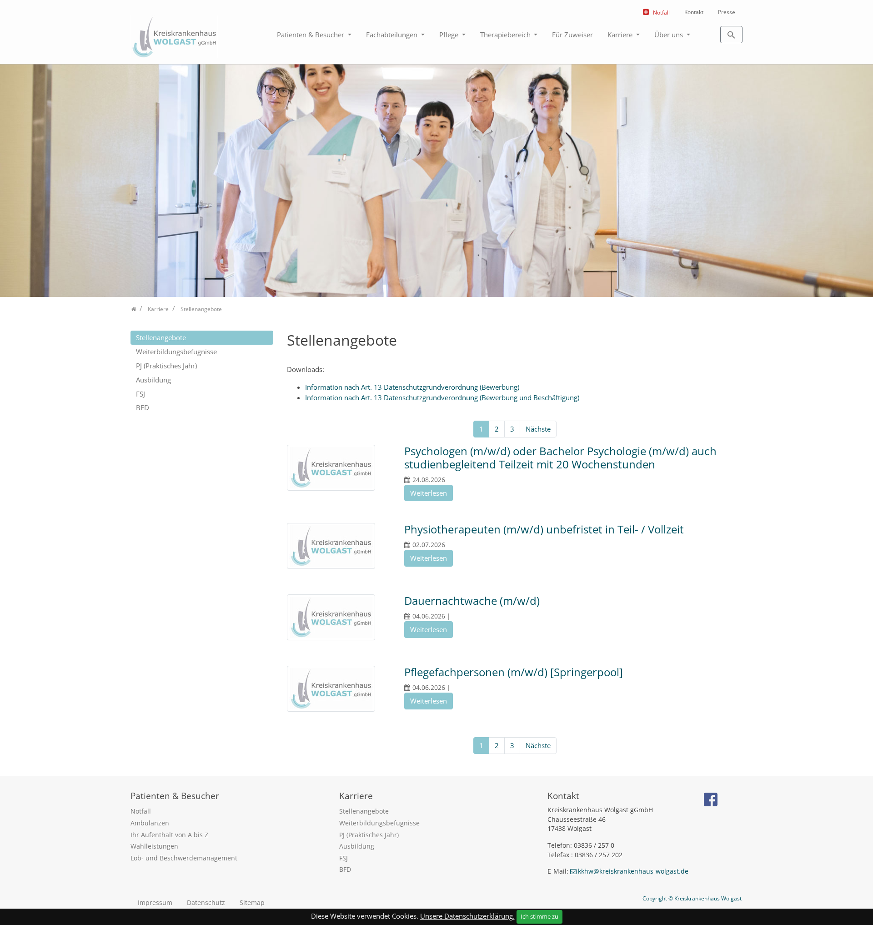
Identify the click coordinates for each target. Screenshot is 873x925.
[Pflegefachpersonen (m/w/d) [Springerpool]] (331, 689)
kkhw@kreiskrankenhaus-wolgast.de (633, 871)
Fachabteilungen (392, 34)
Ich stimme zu (539, 916)
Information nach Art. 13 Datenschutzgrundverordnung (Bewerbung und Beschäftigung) (442, 397)
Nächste (538, 428)
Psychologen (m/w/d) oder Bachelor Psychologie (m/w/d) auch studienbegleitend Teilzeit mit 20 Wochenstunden (560, 457)
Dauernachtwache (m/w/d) (472, 600)
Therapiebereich (506, 34)
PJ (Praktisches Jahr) (166, 365)
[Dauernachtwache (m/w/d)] (331, 618)
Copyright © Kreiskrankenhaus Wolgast (692, 898)
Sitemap (252, 902)
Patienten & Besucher (311, 34)
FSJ (140, 393)
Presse (726, 12)
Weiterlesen (428, 493)
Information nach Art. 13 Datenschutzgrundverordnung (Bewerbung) (412, 387)
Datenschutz (206, 902)
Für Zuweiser (572, 34)
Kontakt (693, 12)
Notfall (661, 12)
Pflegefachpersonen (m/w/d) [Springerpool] (513, 671)
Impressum (155, 902)
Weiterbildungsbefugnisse (176, 351)
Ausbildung (153, 379)
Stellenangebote (161, 337)
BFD (142, 407)
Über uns (669, 34)
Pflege (449, 34)
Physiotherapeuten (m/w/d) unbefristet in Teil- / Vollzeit (544, 529)
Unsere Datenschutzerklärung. (467, 915)
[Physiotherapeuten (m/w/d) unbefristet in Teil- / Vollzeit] (331, 547)
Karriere (620, 34)
